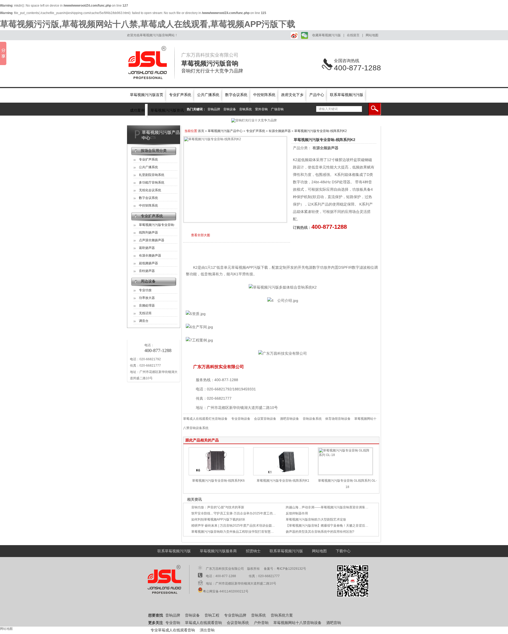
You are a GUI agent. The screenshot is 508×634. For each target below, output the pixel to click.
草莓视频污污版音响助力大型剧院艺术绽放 (316, 519)
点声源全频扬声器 (151, 240)
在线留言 (353, 35)
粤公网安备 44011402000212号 (225, 591)
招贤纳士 (253, 551)
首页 (201, 131)
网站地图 (372, 35)
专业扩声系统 (180, 95)
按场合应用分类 (154, 151)
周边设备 (148, 281)
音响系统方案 (282, 615)
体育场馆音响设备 (338, 419)
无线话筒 (145, 313)
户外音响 (261, 623)
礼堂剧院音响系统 (151, 175)
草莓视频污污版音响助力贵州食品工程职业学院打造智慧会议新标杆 (239, 531)
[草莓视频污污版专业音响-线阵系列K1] (281, 474)
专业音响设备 (240, 419)
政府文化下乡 (292, 95)
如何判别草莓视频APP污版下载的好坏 (218, 519)
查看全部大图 (200, 235)
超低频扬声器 (148, 263)
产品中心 (316, 95)
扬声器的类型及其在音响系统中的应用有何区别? (320, 531)
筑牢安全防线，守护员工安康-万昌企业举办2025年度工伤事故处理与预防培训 (246, 513)
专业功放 (145, 290)
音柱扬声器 (147, 271)
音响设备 (229, 109)
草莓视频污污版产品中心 (161, 135)
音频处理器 (147, 305)
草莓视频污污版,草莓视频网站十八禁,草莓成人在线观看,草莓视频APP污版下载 (147, 24)
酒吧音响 (333, 623)
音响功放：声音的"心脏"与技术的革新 (217, 507)
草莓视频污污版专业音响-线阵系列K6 (218, 480)
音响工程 (212, 615)
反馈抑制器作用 (297, 513)
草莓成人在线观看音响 (203, 623)
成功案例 (137, 110)
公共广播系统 (208, 95)
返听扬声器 (147, 248)
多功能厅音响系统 (151, 182)
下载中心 (343, 551)
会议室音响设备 (265, 419)
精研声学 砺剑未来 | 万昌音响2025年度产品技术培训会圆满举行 (236, 525)
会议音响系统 (238, 623)
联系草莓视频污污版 (346, 95)
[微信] (304, 35)
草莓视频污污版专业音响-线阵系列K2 (320, 131)
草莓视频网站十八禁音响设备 (297, 623)
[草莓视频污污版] (151, 62)
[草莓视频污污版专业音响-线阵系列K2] (235, 221)
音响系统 (245, 109)
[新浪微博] (293, 35)
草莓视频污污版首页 (146, 95)
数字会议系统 (236, 95)
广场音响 (277, 109)
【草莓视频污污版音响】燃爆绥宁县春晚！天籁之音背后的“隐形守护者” (336, 525)
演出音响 (207, 630)
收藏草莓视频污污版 (326, 35)
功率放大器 (147, 298)
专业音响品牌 (235, 615)
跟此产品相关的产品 (202, 440)
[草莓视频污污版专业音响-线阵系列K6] (216, 474)
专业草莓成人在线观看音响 (173, 630)
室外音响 (261, 109)
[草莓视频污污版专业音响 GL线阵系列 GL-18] (345, 474)
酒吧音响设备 (289, 419)
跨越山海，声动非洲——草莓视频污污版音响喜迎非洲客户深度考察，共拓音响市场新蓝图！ (351, 507)
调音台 (143, 321)
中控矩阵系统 (264, 95)
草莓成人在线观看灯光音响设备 (205, 419)
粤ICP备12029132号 (291, 569)
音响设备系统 (313, 419)
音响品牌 (213, 109)
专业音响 (172, 623)
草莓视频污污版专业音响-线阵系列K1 (283, 480)
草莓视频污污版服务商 (218, 551)
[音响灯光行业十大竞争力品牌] (254, 120)
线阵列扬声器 (148, 232)
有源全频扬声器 (150, 255)
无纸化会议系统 (150, 190)
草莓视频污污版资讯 (167, 110)
